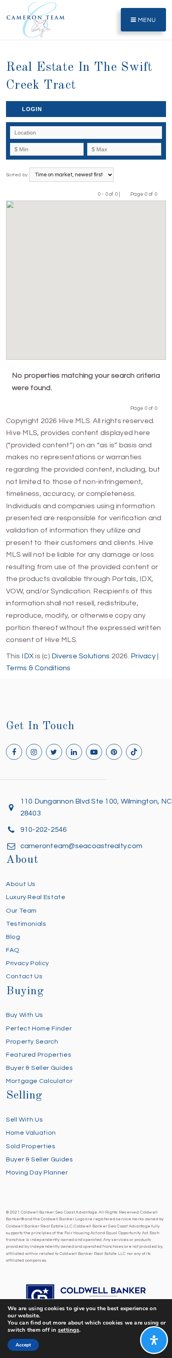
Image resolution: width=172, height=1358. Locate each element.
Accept (23, 1345)
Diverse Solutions (81, 656)
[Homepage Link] (35, 19)
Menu (146, 20)
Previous (125, 194)
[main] (86, 337)
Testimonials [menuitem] (26, 924)
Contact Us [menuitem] (24, 976)
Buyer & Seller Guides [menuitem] (39, 1068)
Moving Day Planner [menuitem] (37, 1172)
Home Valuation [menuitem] (31, 1133)
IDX (28, 656)
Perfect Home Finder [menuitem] (39, 1028)
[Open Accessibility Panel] (154, 1340)
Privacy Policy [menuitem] (27, 963)
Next (162, 194)
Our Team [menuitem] (21, 910)
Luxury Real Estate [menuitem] (36, 897)
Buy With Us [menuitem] (24, 1015)
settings (68, 1330)
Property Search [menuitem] (32, 1041)
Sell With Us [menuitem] (24, 1119)
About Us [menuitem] (21, 884)
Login (32, 109)
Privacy (143, 656)
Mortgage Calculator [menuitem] (39, 1081)
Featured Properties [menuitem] (38, 1055)
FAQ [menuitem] (13, 950)
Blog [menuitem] (13, 937)
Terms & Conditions (38, 668)
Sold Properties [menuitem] (31, 1146)
